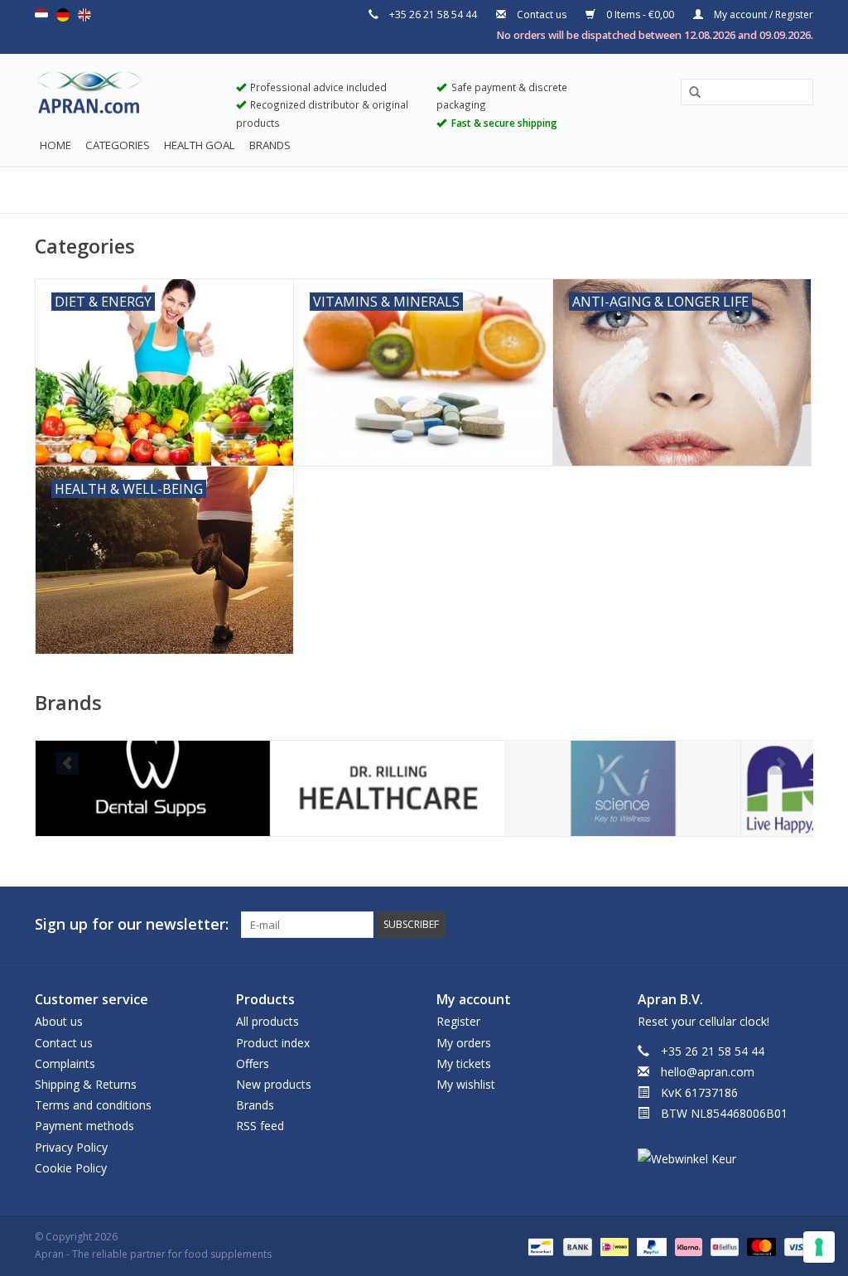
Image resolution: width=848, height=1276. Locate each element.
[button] (689, 93)
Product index (273, 1043)
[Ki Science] (623, 788)
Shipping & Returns (86, 1084)
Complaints (65, 1063)
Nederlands (41, 15)
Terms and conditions (93, 1105)
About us (59, 1021)
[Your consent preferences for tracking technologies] (819, 1247)
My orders (463, 1043)
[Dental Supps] (153, 788)
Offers (252, 1063)
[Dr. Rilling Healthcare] (388, 788)
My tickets (463, 1063)
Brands (270, 145)
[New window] (770, 924)
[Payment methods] (539, 1246)
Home (55, 145)
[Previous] (67, 763)
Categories (117, 145)
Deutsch (63, 15)
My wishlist (465, 1084)
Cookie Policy (71, 1168)
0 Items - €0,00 (640, 14)
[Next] (780, 763)
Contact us (541, 14)
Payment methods (84, 1125)
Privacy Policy (71, 1147)
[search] (747, 91)
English (84, 15)
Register (458, 1021)
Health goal (199, 145)
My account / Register (762, 14)
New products (273, 1084)
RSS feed (260, 1125)
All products (267, 1021)
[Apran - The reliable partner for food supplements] (123, 96)
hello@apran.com (707, 1072)
